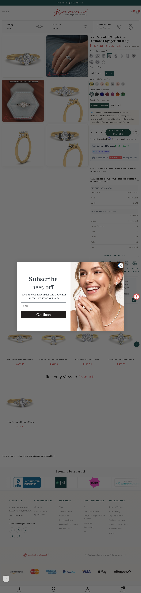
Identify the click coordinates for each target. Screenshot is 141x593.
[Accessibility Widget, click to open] (136, 296)
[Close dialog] (120, 265)
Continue (43, 314)
